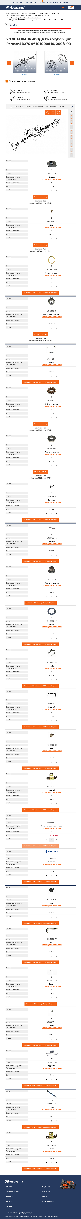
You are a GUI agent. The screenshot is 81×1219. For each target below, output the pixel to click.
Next (72, 63)
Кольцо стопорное (51, 273)
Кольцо (51, 362)
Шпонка (52, 541)
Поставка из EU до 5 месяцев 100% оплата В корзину (40, 293)
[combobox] (40, 106)
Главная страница (12, 14)
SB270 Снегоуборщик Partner (38, 16)
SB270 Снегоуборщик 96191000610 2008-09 (25, 18)
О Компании (46, 1192)
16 (71, 154)
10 (71, 138)
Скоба (51, 666)
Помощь (9, 1202)
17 (71, 156)
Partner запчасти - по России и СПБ (51, 14)
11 (71, 141)
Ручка (51, 1107)
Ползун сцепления (52, 452)
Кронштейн (52, 707)
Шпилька (51, 862)
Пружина (51, 500)
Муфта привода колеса (51, 314)
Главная (9, 1187)
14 (71, 149)
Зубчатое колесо (51, 404)
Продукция (46, 1187)
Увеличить (25, 74)
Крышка (52, 177)
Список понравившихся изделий (55, 1)
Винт (51, 225)
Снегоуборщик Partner (17, 16)
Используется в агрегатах (52, 179)
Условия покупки (48, 1202)
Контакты (32, 2)
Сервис (44, 1197)
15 (71, 151)
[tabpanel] (25, 63)
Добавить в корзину (40, 197)
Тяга (51, 942)
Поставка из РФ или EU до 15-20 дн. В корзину (40, 603)
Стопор (51, 984)
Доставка (19, 2)
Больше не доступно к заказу (52, 826)
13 (71, 146)
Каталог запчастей (29, 14)
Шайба (51, 624)
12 (71, 144)
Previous (9, 63)
